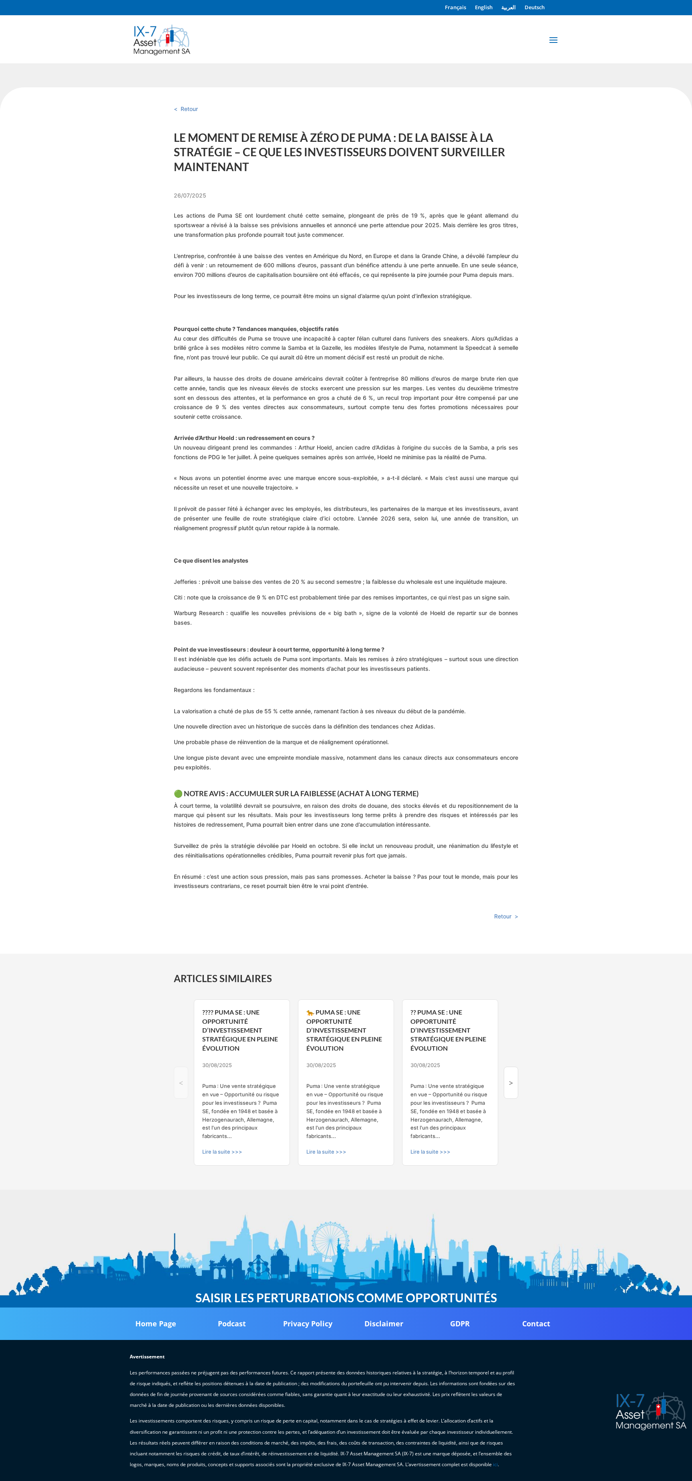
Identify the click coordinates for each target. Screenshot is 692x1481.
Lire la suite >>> (222, 1151)
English (484, 7)
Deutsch (535, 7)
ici (495, 1464)
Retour (189, 108)
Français (455, 7)
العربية (508, 7)
